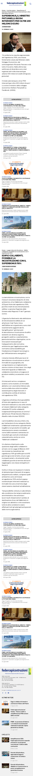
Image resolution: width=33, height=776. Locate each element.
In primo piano (11, 10)
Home (4, 10)
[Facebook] (3, 693)
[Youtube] (8, 693)
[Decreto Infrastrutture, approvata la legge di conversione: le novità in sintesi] (5, 753)
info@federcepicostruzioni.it (13, 690)
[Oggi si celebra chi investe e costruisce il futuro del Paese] (16, 168)
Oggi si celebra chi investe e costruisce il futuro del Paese (14, 105)
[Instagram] (6, 693)
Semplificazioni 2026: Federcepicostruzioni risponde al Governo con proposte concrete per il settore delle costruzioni (20, 742)
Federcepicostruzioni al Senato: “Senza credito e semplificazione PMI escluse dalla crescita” (16, 119)
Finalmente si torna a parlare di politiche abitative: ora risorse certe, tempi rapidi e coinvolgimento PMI (16, 149)
